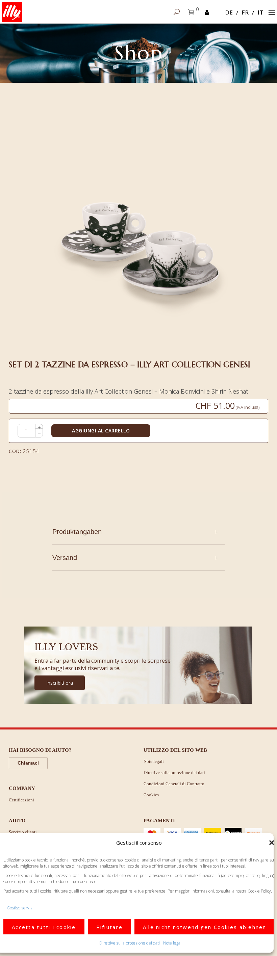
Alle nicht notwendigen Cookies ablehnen (205, 927)
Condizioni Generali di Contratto (174, 783)
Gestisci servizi (20, 908)
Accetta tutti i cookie (44, 927)
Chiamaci (28, 763)
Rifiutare (109, 927)
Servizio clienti (23, 831)
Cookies (151, 794)
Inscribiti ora (59, 683)
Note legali (172, 943)
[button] (271, 842)
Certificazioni (21, 799)
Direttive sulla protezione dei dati (129, 943)
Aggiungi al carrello (101, 430)
